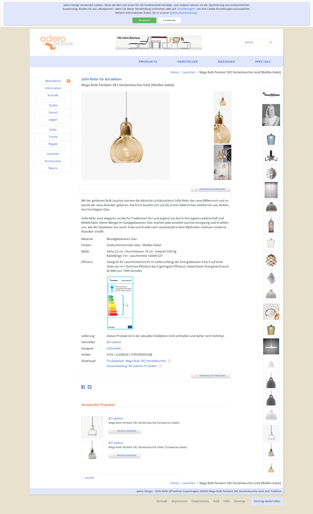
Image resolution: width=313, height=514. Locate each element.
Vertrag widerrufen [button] (267, 501)
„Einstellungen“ (186, 8)
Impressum (179, 501)
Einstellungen (169, 20)
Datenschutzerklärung (183, 12)
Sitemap (239, 501)
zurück (89, 478)
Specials (263, 61)
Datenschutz (200, 501)
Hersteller (188, 61)
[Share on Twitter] (89, 387)
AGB (216, 501)
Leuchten (189, 72)
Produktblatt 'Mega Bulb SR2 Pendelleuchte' (137, 361)
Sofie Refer (114, 348)
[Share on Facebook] (83, 387)
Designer (226, 61)
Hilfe (227, 501)
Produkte (148, 61)
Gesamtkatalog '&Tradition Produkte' (132, 366)
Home (174, 72)
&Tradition (114, 342)
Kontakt (162, 501)
